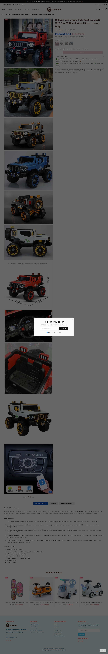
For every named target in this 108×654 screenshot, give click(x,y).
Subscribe (63, 329)
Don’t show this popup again (54, 332)
